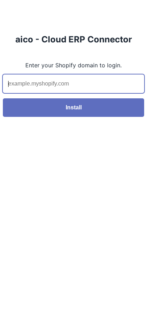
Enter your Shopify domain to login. (73, 65)
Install (74, 107)
